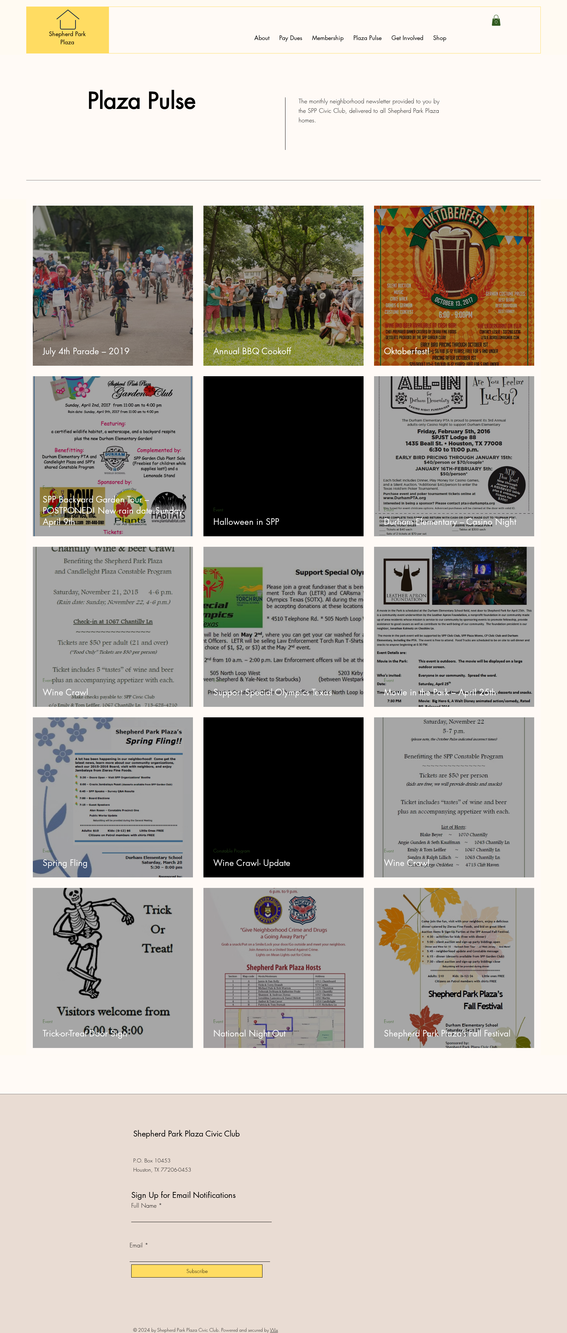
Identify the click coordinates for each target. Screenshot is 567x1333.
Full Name (144, 1205)
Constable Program (231, 850)
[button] (496, 20)
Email (136, 1245)
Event (47, 339)
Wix (274, 1330)
